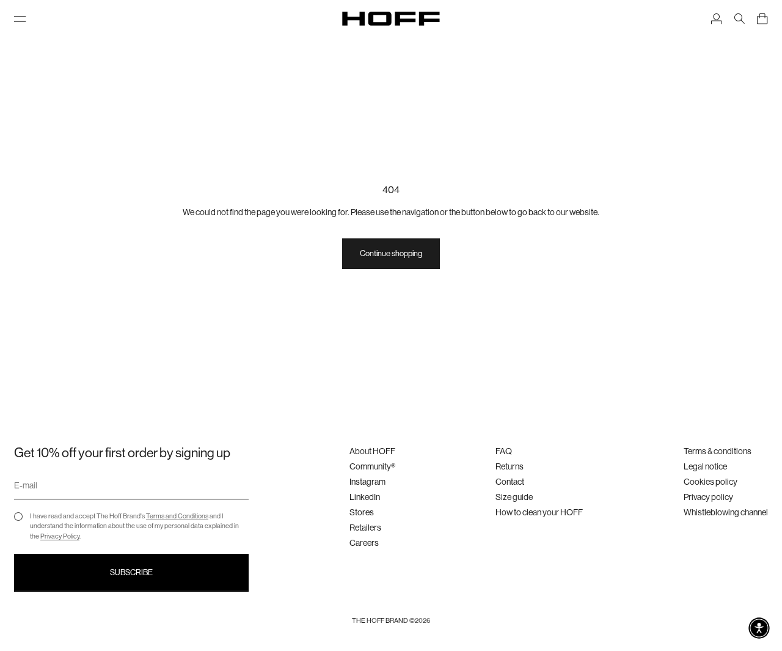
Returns (509, 466)
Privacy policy (708, 497)
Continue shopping (391, 253)
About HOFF (372, 451)
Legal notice (705, 466)
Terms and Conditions (177, 516)
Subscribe (131, 572)
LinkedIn (364, 497)
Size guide (514, 497)
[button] (759, 628)
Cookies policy (710, 482)
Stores (361, 512)
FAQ (503, 451)
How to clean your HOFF (539, 512)
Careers (364, 543)
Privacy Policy (59, 536)
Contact (509, 482)
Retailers (365, 527)
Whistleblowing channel (726, 512)
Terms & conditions (717, 451)
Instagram (367, 482)
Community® (372, 466)
